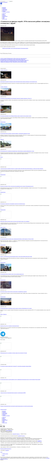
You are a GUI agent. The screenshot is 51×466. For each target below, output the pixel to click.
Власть (3, 14)
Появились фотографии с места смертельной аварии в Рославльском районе (15, 48)
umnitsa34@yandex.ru (21, 435)
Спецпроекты (4, 9)
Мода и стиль (4, 422)
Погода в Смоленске (3, 2)
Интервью (4, 7)
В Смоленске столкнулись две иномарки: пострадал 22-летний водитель (12, 203)
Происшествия (4, 16)
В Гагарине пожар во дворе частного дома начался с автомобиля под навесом (13, 291)
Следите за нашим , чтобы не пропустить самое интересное (13, 58)
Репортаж (4, 8)
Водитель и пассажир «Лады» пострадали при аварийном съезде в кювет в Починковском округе (16, 186)
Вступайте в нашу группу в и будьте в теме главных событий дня (14, 60)
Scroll (1, 452)
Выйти (3, 455)
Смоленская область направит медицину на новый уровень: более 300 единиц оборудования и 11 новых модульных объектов (21, 168)
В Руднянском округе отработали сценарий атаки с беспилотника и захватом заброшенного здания (17, 151)
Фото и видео (4, 10)
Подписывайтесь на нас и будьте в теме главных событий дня (12, 59)
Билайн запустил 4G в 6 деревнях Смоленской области (9, 325)
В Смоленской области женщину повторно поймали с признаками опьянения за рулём (15, 133)
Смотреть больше (3, 409)
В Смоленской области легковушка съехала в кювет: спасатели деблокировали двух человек (16, 308)
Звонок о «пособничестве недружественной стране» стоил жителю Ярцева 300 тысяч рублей (16, 256)
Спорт (3, 18)
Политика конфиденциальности (5, 448)
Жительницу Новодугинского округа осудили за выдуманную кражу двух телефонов (14, 221)
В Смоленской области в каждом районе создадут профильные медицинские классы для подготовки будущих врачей (20, 379)
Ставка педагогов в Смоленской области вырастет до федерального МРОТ (13, 392)
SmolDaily (7, 450)
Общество (4, 13)
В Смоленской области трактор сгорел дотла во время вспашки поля (12, 274)
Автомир (1, 70)
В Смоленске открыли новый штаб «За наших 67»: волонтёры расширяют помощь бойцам (15, 366)
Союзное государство (6, 11)
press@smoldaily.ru (9, 430)
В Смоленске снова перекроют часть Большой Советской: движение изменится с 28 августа (16, 98)
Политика (4, 15)
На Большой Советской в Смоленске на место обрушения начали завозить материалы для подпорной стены (18, 81)
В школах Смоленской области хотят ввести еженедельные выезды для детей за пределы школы (16, 406)
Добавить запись (5, 453)
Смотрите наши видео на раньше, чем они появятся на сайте (13, 61)
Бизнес (3, 17)
